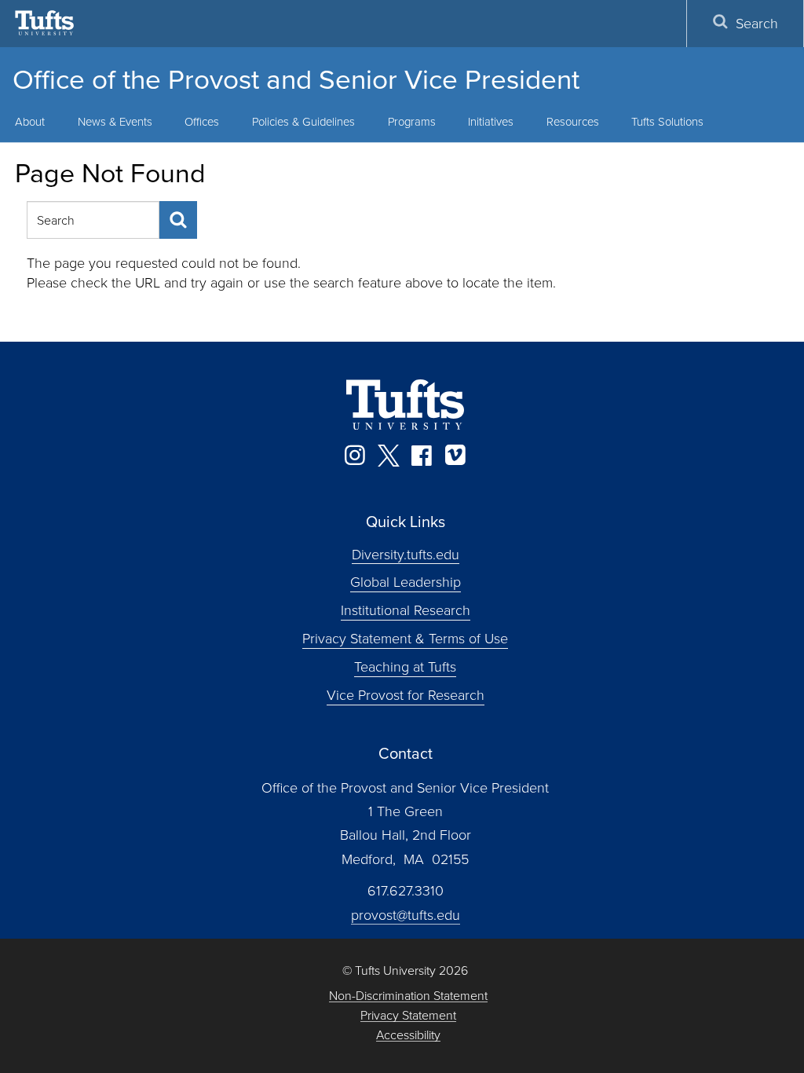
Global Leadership (405, 581)
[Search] (178, 220)
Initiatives (490, 121)
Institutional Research (405, 609)
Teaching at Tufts (405, 666)
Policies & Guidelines (303, 121)
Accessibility (408, 1035)
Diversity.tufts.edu (405, 553)
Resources (572, 121)
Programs (412, 121)
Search (757, 22)
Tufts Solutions (667, 121)
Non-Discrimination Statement (408, 995)
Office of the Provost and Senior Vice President (296, 78)
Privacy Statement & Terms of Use (405, 637)
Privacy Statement (408, 1015)
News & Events (115, 121)
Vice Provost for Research (405, 694)
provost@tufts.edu (405, 914)
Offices (202, 121)
